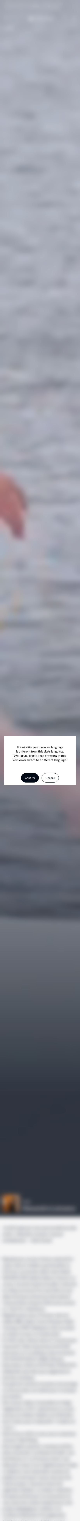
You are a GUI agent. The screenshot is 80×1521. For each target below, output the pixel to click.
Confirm (30, 777)
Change (50, 777)
